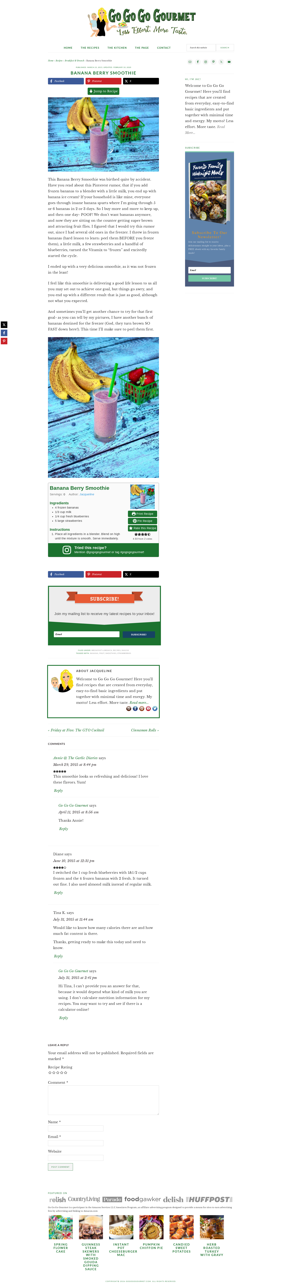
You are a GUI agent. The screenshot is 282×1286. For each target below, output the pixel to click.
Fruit (101, 653)
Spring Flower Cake (61, 1248)
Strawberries (124, 653)
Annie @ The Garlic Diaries (75, 758)
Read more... (139, 703)
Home (51, 60)
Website (55, 1151)
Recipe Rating (60, 1067)
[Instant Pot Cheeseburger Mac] (121, 1238)
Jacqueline (86, 494)
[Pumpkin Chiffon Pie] (151, 1238)
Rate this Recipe (144, 528)
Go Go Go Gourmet (141, 20)
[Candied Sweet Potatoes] (182, 1238)
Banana (94, 653)
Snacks (125, 650)
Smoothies (110, 653)
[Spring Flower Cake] (61, 1238)
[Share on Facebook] (4, 333)
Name (54, 1122)
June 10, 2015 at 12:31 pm (73, 861)
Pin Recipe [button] (144, 521)
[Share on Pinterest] (4, 341)
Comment (58, 1083)
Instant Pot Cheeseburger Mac (123, 1250)
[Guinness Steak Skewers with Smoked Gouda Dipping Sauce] (91, 1238)
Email (54, 1137)
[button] (154, 102)
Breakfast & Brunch (74, 60)
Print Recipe (144, 513)
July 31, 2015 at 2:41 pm (77, 978)
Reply (58, 791)
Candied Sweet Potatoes (181, 1248)
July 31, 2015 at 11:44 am (73, 919)
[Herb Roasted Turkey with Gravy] (212, 1238)
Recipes (59, 60)
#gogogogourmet (131, 552)
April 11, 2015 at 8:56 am (78, 812)
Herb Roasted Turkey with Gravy (211, 1250)
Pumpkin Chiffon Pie (151, 1246)
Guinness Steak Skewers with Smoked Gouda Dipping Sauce (91, 1257)
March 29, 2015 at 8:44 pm (74, 765)
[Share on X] (4, 324)
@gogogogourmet (98, 552)
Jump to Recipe (105, 91)
